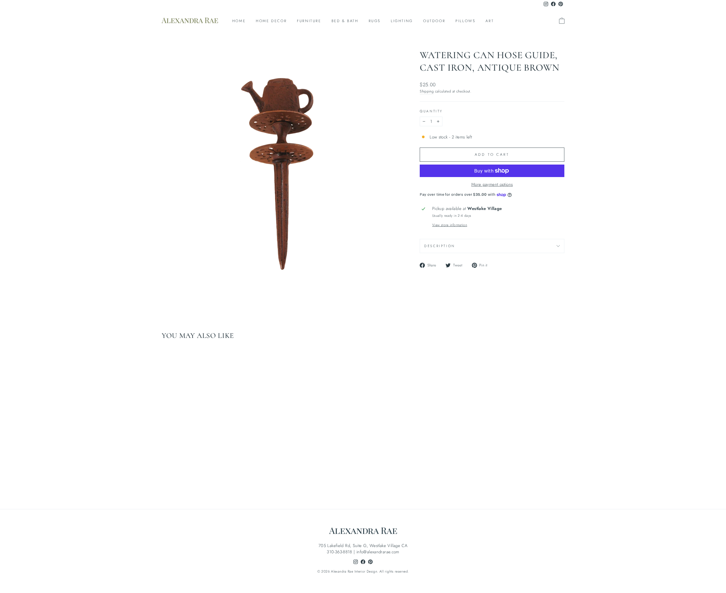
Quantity (431, 111)
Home (239, 21)
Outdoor (434, 21)
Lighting (402, 21)
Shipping (427, 91)
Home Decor (271, 21)
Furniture (309, 21)
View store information (449, 225)
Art (490, 21)
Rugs (375, 21)
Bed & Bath (345, 21)
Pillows (465, 21)
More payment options (492, 184)
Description (439, 246)
